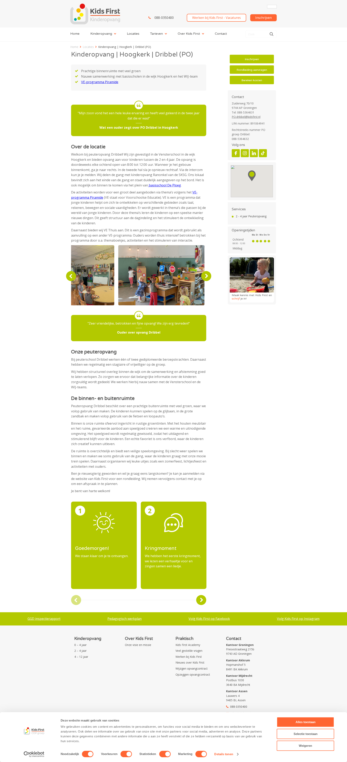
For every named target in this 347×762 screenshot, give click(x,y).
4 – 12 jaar (81, 657)
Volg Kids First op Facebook (209, 618)
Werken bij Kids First (189, 657)
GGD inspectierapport (44, 618)
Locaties (133, 34)
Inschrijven (263, 17)
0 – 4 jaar (80, 645)
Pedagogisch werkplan (124, 618)
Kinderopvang (101, 34)
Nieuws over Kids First (190, 662)
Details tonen (223, 754)
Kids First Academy (188, 645)
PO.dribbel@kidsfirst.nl (246, 117)
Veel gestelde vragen (189, 651)
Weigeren (305, 745)
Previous (71, 276)
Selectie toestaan (305, 734)
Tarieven (156, 34)
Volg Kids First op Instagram (298, 618)
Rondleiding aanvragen (252, 70)
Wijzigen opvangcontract (192, 668)
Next (206, 276)
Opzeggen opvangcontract (193, 674)
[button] (252, 175)
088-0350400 (164, 17)
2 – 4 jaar (80, 651)
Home (75, 34)
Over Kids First (189, 34)
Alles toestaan (305, 722)
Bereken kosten (251, 80)
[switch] (126, 754)
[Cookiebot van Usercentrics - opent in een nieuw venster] (34, 754)
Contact (221, 34)
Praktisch (184, 638)
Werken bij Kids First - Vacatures (216, 17)
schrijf (236, 298)
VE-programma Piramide (99, 82)
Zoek (271, 34)
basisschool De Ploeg (164, 185)
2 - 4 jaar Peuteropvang (251, 216)
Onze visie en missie (138, 645)
